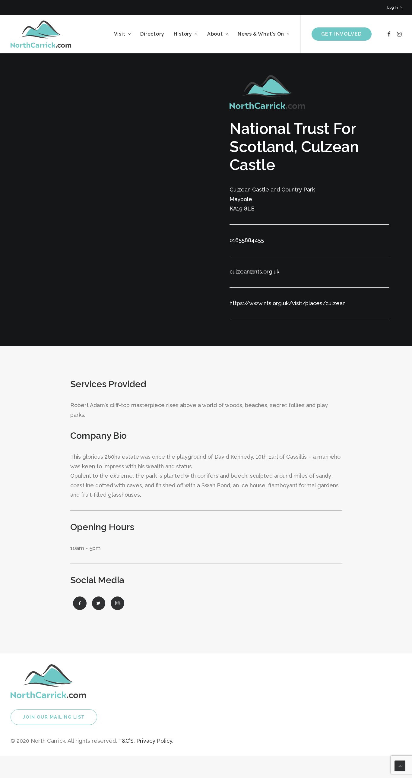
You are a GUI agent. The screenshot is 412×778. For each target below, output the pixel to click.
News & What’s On (261, 34)
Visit (119, 34)
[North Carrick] (41, 34)
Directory (152, 34)
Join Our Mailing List (54, 717)
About (215, 34)
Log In (392, 7)
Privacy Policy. (154, 741)
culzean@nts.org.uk (254, 271)
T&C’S (126, 741)
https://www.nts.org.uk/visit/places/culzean (288, 303)
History (183, 34)
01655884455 (247, 240)
